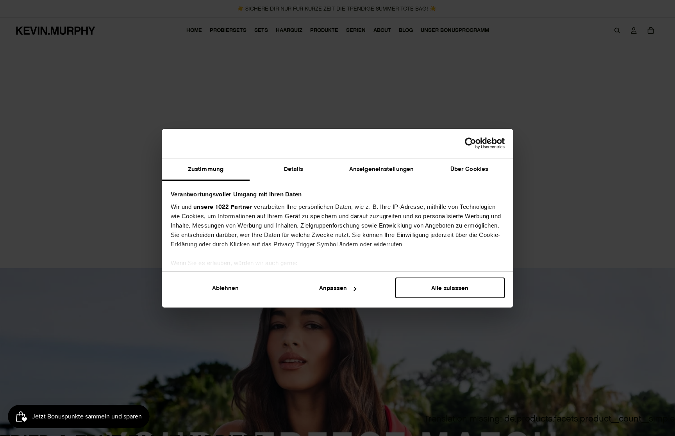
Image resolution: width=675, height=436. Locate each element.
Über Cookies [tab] (469, 169)
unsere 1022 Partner (222, 206)
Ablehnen (225, 288)
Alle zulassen (449, 288)
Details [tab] (294, 169)
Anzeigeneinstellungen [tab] (381, 169)
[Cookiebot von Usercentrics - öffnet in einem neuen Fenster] (470, 143)
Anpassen (333, 288)
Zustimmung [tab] (205, 169)
